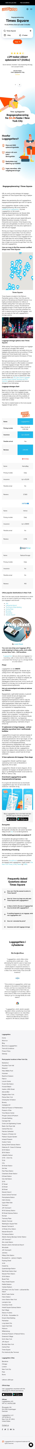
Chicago (4, 1364)
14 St (3, 1263)
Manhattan (9, 613)
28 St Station (6, 1152)
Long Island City (7, 1323)
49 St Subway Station (8, 1210)
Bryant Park (5, 1279)
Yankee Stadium (7, 1287)
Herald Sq (5, 1266)
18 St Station (6, 1276)
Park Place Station (7, 1171)
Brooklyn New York (8, 1344)
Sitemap (4, 1054)
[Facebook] (2, 1429)
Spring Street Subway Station (11, 1144)
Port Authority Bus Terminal (10, 1352)
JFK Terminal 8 (6, 1250)
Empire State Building (8, 1318)
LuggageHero (7, 656)
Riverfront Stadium (7, 1076)
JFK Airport (5, 1342)
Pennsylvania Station (8, 1197)
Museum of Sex (6, 1110)
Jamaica (4, 1253)
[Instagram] (8, 1429)
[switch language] (27, 9)
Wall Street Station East (9, 1271)
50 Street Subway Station (10, 1213)
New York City (6, 1369)
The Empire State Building (14, 607)
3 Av (3, 1163)
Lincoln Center (6, 1081)
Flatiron (4, 1079)
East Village (5, 1310)
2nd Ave (4, 1168)
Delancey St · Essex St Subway (11, 1147)
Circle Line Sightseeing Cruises (11, 1123)
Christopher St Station (9, 1100)
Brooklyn (8, 611)
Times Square (6, 1349)
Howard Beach (6, 1086)
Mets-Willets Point (7, 1071)
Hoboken (5, 1073)
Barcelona (5, 1361)
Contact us (5, 1425)
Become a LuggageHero (9, 1046)
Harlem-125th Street (8, 1089)
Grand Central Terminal (14, 379)
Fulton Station (6, 1297)
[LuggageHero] (9, 10)
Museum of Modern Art (9, 1134)
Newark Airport (10, 615)
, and (23, 379)
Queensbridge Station (8, 1268)
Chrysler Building (7, 1118)
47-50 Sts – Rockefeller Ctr (10, 1315)
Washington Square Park (9, 1224)
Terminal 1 (5, 1205)
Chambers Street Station (9, 1173)
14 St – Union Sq (7, 1158)
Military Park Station (8, 1255)
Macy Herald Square (8, 1282)
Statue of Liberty (7, 1313)
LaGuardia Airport (11, 605)
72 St (3, 1160)
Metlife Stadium (6, 1284)
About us (4, 1040)
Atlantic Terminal (7, 1221)
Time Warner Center (8, 1113)
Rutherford (5, 1063)
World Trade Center (8, 1294)
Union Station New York (9, 1299)
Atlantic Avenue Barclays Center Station (14, 1237)
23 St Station (6, 1150)
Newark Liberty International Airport (13, 1245)
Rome (4, 1374)
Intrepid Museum (7, 1139)
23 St (3, 1181)
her (12, 832)
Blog (3, 1043)
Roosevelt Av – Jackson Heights (12, 1258)
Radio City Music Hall (8, 1126)
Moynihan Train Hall (8, 1065)
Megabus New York (8, 1094)
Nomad (4, 1216)
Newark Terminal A (8, 1226)
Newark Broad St (7, 1232)
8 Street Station (7, 1176)
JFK (14, 377)
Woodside (5, 1247)
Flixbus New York (7, 1097)
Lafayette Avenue (7, 1155)
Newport (4, 1068)
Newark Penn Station (8, 1274)
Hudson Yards (6, 1142)
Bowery (4, 1102)
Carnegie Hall (6, 1121)
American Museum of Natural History (13, 1334)
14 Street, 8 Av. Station (9, 1229)
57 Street (5, 1184)
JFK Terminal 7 (6, 1239)
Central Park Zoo (7, 1129)
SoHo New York (7, 1339)
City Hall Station (7, 1179)
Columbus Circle (7, 1305)
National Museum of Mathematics (12, 1108)
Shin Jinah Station (7, 1242)
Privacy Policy (6, 1051)
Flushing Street (6, 1261)
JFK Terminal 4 (6, 1208)
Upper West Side (7, 1202)
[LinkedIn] (14, 1429)
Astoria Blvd (5, 1092)
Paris (3, 1372)
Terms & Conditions (8, 1048)
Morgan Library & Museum (10, 1115)
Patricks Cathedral (7, 1131)
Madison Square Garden (9, 1137)
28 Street (5, 1189)
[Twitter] (5, 1429)
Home (4, 1038)
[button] (20, 267)
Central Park (9, 609)
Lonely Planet (18, 644)
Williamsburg (6, 1331)
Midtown (4, 1328)
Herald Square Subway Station (11, 1307)
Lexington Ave (6, 1302)
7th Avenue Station (8, 1234)
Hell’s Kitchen (6, 1200)
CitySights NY (6, 1105)
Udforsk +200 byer (7, 1380)
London (4, 1367)
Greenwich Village (7, 1336)
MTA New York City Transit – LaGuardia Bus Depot (15, 1290)
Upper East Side (7, 1326)
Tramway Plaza (6, 1218)
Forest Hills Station (8, 1084)
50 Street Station (7, 1166)
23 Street (5, 1187)
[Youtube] (11, 1429)
